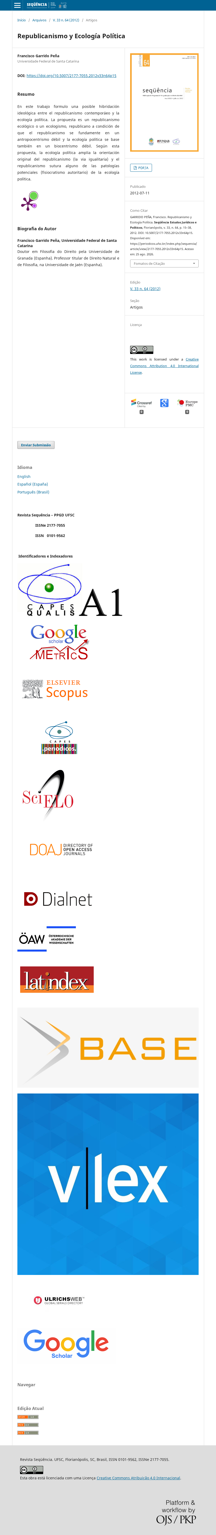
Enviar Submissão (36, 445)
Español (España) (32, 484)
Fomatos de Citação (149, 263)
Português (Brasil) (33, 492)
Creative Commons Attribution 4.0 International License (164, 366)
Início (21, 20)
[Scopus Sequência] (54, 710)
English (24, 476)
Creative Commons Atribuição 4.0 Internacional (138, 1477)
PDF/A (143, 167)
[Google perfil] (59, 658)
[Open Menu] (17, 5)
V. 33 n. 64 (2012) (66, 20)
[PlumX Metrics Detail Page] (28, 203)
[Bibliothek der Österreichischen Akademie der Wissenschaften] (46, 950)
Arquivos (39, 20)
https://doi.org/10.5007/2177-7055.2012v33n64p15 (71, 75)
